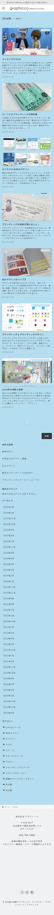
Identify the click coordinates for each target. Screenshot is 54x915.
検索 (46, 436)
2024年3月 (8, 569)
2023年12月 (9, 587)
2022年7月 (8, 627)
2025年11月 (9, 518)
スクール (10, 750)
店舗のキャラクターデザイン (20, 778)
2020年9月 (8, 678)
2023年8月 (8, 604)
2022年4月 (8, 638)
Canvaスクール (13, 727)
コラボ (9, 744)
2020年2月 (8, 695)
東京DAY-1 (7, 451)
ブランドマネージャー (17, 773)
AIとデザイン (8, 465)
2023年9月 (8, 598)
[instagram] (27, 892)
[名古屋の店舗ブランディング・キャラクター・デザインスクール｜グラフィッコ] (27, 8)
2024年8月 (8, 552)
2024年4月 (8, 564)
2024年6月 (8, 558)
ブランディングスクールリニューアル (20, 479)
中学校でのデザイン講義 (14, 458)
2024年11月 (9, 547)
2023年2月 (8, 615)
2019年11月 (9, 707)
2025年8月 (8, 535)
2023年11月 (9, 592)
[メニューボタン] (3, 8)
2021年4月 (8, 661)
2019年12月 (9, 701)
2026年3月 (8, 512)
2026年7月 (8, 507)
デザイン (10, 761)
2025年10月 (9, 524)
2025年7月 (8, 541)
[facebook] (22, 892)
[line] (32, 892)
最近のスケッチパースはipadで (17, 472)
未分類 (9, 784)
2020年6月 (8, 684)
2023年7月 (8, 609)
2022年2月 (8, 644)
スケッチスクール (14, 756)
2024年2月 (8, 575)
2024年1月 (8, 581)
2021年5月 (8, 655)
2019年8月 (8, 712)
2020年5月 (8, 689)
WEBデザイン (12, 733)
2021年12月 (9, 649)
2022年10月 (9, 621)
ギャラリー (11, 738)
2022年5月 (8, 632)
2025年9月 (8, 529)
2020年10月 (9, 672)
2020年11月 (9, 667)
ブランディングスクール (18, 767)
